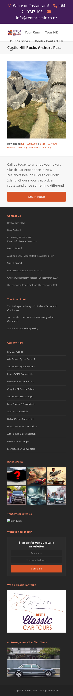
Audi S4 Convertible (17, 411)
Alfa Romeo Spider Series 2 (21, 359)
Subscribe (36, 568)
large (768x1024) (48, 143)
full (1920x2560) (29, 143)
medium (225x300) (17, 147)
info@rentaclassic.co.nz (36, 17)
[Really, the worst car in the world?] (36, 495)
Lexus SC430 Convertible (20, 374)
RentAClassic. (31, 690)
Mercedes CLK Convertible (21, 448)
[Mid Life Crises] (56, 495)
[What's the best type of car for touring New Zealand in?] (16, 476)
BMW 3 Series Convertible (20, 419)
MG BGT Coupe (15, 351)
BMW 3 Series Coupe (18, 441)
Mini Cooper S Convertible (21, 404)
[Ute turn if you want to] (16, 495)
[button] (11, 50)
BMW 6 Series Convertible (20, 381)
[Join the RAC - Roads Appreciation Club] (36, 476)
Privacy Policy (31, 328)
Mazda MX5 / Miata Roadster (22, 426)
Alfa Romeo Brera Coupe (20, 396)
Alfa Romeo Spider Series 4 (21, 366)
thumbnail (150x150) (40, 147)
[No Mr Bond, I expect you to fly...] (56, 476)
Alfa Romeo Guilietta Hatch (21, 433)
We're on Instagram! (31, 5)
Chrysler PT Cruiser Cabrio (21, 389)
